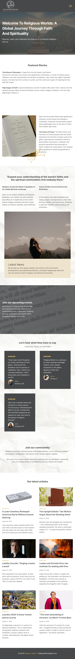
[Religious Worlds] (10, 6)
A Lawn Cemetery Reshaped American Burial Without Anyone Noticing (18, 514)
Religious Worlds (30, 653)
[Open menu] (70, 6)
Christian (5, 508)
